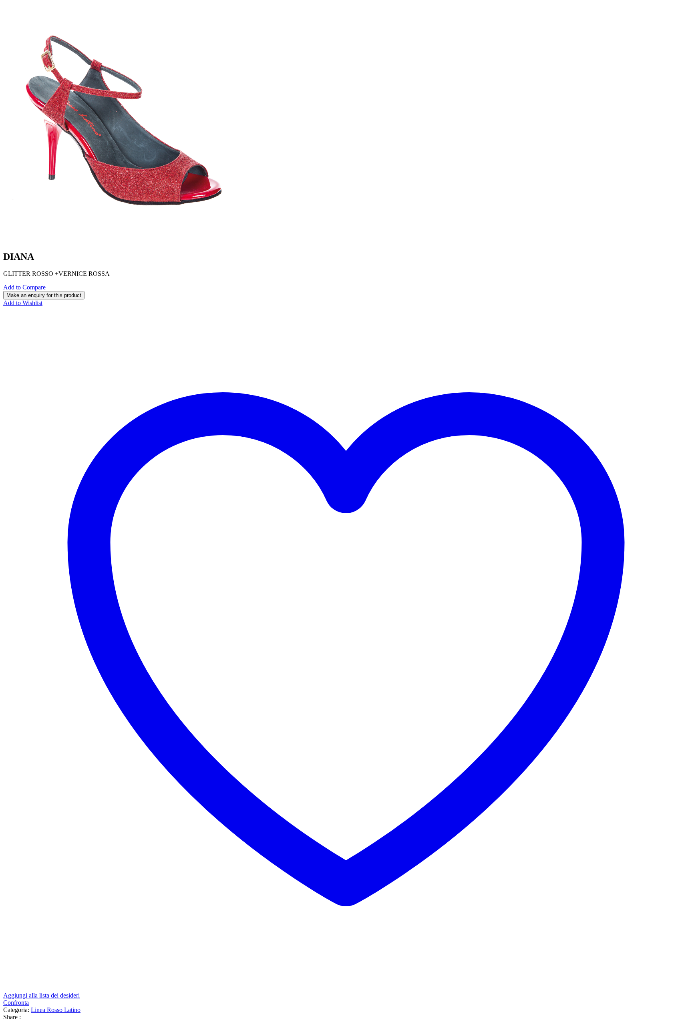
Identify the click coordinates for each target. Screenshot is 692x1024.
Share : (12, 1017)
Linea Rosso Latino (55, 1009)
